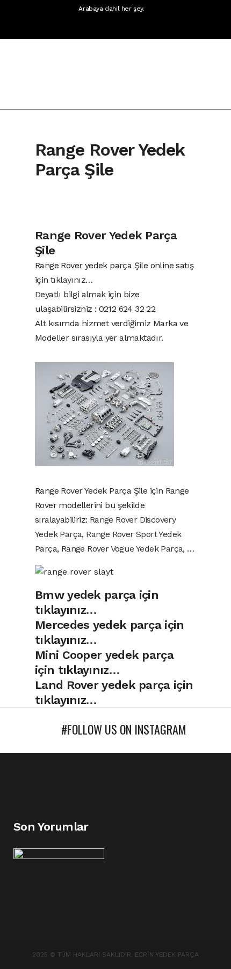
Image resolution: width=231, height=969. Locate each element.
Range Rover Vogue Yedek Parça (122, 549)
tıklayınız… (71, 280)
